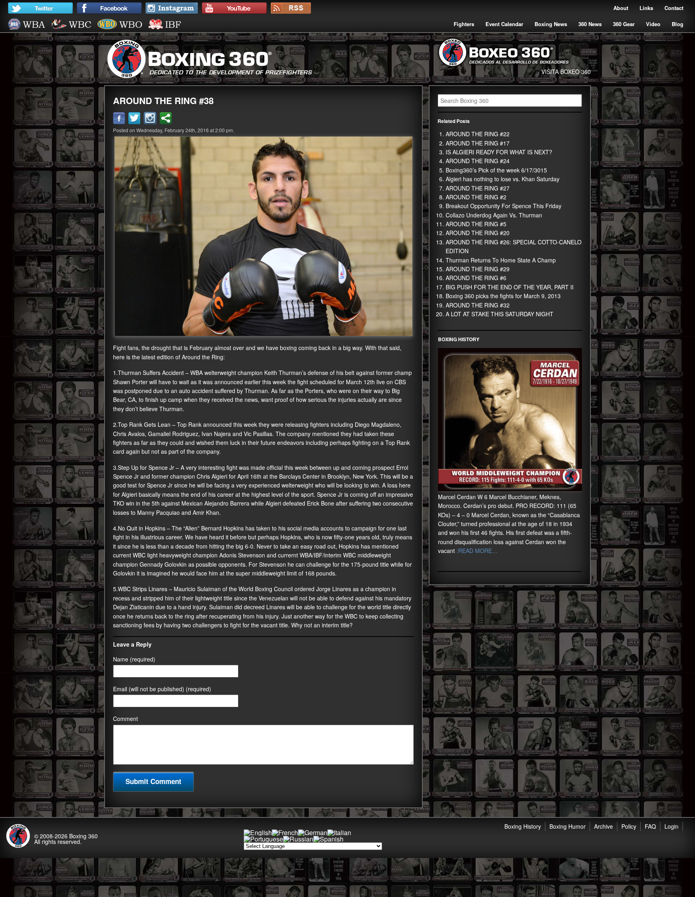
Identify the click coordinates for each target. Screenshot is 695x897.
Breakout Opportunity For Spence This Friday (503, 206)
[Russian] (298, 839)
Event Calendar (504, 24)
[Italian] (339, 832)
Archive (603, 826)
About (620, 8)
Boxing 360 (83, 836)
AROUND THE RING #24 (478, 161)
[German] (312, 832)
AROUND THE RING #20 (478, 233)
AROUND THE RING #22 (478, 134)
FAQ (650, 826)
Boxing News (551, 24)
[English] (258, 832)
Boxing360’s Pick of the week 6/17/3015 (496, 170)
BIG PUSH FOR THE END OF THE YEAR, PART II (510, 287)
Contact (673, 8)
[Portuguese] (263, 839)
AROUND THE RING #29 (478, 269)
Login (671, 826)
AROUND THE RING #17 (478, 143)
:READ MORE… (476, 551)
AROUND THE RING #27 (478, 188)
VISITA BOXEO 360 (566, 71)
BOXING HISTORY (458, 339)
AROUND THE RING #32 (478, 305)
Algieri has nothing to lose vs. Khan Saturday (502, 179)
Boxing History (522, 826)
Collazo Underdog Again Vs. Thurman (494, 215)
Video (653, 24)
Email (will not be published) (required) (162, 689)
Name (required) (134, 659)
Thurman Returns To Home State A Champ (501, 260)
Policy (628, 826)
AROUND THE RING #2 (476, 197)
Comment (125, 719)
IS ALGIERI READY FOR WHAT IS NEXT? (499, 152)
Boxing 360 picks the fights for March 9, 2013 (503, 296)
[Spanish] (328, 839)
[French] (285, 832)
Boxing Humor (567, 826)
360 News (590, 24)
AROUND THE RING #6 (476, 278)
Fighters (464, 24)
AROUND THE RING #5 (476, 224)
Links (646, 8)
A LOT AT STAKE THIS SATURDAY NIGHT (499, 314)
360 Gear (624, 24)
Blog (677, 24)
